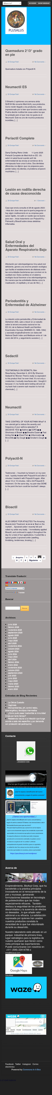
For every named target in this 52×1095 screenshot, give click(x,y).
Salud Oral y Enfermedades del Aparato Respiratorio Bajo (26, 245)
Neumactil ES (16, 86)
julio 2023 (12, 675)
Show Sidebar (43, 3)
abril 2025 (12, 643)
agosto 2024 (13, 651)
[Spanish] (6, 585)
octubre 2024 (13, 648)
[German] (15, 582)
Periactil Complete (19, 138)
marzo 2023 (13, 683)
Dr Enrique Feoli (13, 62)
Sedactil (11, 355)
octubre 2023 (13, 670)
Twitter (18, 1064)
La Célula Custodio (16, 702)
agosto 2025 (13, 635)
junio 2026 (12, 624)
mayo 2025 (13, 640)
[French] (12, 582)
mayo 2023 (13, 680)
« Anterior (18, 557)
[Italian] (18, 582)
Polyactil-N (14, 458)
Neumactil (13, 407)
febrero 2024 (13, 661)
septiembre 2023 (15, 672)
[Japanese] (21, 582)
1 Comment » (40, 200)
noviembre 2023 (15, 667)
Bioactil (11, 506)
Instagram (26, 1064)
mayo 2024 (13, 656)
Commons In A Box (32, 1069)
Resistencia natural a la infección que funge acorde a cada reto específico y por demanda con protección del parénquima (25, 721)
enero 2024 (13, 664)
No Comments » (40, 62)
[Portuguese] (24, 582)
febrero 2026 (13, 627)
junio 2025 (12, 637)
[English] (9, 582)
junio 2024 (12, 653)
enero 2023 (13, 688)
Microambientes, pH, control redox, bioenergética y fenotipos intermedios (21, 709)
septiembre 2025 (15, 632)
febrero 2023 (13, 686)
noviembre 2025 (15, 629)
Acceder (32, 3)
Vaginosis (12, 705)
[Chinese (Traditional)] (6, 582)
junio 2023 (12, 678)
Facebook (9, 1064)
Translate (21, 592)
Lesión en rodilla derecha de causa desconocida (25, 191)
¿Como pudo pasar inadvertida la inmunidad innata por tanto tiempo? (25, 714)
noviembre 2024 (15, 645)
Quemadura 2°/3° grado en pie (23, 52)
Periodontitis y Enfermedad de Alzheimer (25, 302)
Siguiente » (35, 560)
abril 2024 (12, 659)
